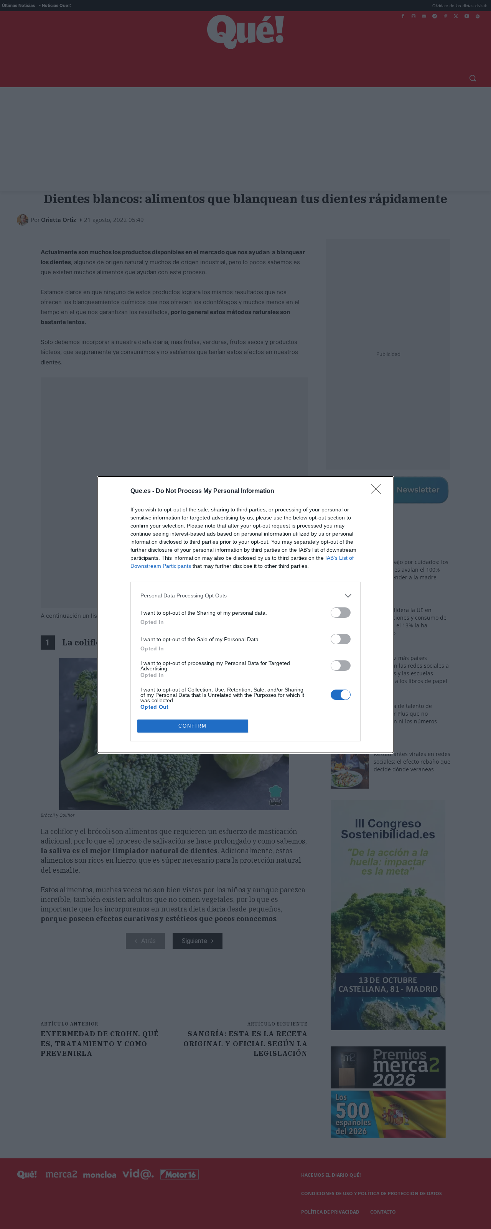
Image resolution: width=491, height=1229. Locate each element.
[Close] (378, 491)
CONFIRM (192, 726)
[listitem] (245, 596)
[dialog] (245, 614)
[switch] (341, 612)
